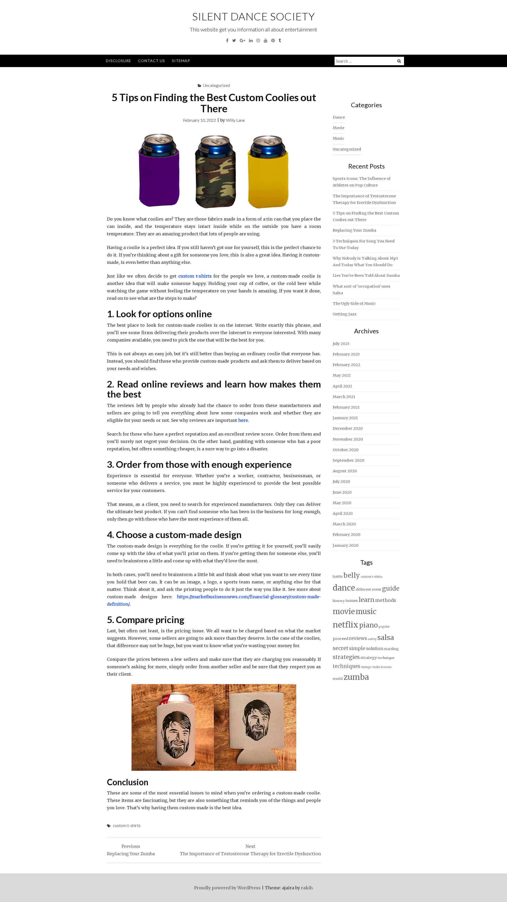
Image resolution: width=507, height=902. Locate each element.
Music (338, 138)
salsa (385, 637)
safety (372, 639)
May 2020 (342, 503)
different (363, 589)
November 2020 (348, 439)
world (338, 678)
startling (391, 649)
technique (386, 658)
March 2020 (344, 524)
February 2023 (346, 354)
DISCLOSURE (118, 60)
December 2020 (348, 428)
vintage (366, 667)
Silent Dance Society (253, 16)
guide (390, 588)
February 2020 (346, 534)
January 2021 (345, 417)
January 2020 (345, 545)
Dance (339, 117)
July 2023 (341, 343)
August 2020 (345, 471)
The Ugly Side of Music (354, 303)
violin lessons (382, 667)
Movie (338, 127)
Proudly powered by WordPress (227, 887)
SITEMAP (181, 60)
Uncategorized (216, 85)
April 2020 (343, 513)
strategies (346, 657)
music (366, 611)
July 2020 (341, 481)
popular (384, 626)
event (376, 589)
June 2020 (342, 492)
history (339, 601)
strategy (368, 657)
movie (344, 611)
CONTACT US (151, 60)
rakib (306, 887)
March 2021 (344, 396)
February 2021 (346, 407)
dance (344, 588)
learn (366, 600)
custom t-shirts (126, 825)
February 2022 (346, 364)
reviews (358, 638)
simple (357, 648)
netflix (345, 625)
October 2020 (345, 449)
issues (352, 600)
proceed (340, 638)
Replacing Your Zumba (354, 230)
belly (352, 575)
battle (338, 576)
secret (340, 648)
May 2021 (342, 375)
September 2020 (348, 460)
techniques (346, 666)
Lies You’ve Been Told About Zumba (366, 275)
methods (385, 600)
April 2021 (342, 386)
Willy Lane (235, 120)
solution (374, 648)
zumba (356, 677)
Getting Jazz (344, 314)
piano (368, 625)
